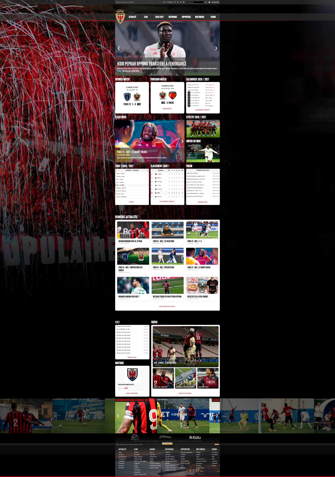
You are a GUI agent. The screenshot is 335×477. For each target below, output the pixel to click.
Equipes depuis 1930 (140, 474)
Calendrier (121, 461)
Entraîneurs (137, 470)
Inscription (215, 454)
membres (214, 461)
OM (142, 441)
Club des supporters (186, 452)
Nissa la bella (184, 461)
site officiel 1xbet (196, 441)
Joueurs (136, 467)
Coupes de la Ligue (170, 470)
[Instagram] (180, 2)
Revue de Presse (201, 461)
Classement (122, 459)
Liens (197, 470)
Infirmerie (121, 465)
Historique (173, 17)
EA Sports (135, 437)
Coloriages (155, 441)
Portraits (198, 465)
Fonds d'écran (200, 459)
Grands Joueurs (169, 456)
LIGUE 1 (131, 202)
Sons (197, 456)
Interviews (199, 463)
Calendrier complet (203, 110)
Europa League (154, 467)
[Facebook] (174, 2)
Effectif (152, 452)
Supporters (186, 17)
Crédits (130, 444)
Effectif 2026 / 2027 (196, 117)
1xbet (162, 441)
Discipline (121, 467)
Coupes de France (170, 467)
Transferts (121, 463)
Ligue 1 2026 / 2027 (124, 166)
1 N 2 (164, 2)
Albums (214, 465)
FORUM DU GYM (202, 202)
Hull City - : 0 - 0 (210, 90)
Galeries (216, 400)
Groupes (183, 454)
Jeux (182, 465)
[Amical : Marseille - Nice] (26, 415)
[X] (177, 2)
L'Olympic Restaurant (165, 437)
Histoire (136, 452)
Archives (121, 454)
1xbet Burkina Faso (184, 441)
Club (146, 17)
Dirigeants (137, 463)
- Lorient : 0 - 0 (210, 92)
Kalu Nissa (195, 437)
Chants (183, 459)
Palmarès (137, 454)
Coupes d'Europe (170, 465)
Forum (213, 17)
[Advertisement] (188, 8)
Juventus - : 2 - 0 (210, 84)
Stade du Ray (138, 459)
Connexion (215, 2)
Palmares (168, 454)
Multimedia (199, 17)
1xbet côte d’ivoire (170, 441)
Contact (140, 444)
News (120, 452)
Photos (152, 459)
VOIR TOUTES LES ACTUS (167, 306)
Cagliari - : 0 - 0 (210, 87)
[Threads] (183, 2)
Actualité (132, 17)
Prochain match (158, 79)
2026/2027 (159, 17)
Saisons (167, 463)
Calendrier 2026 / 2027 (197, 79)
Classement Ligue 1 (160, 166)
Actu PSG (148, 441)
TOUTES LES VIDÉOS (185, 393)
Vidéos (154, 322)
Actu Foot (137, 441)
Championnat (122, 456)
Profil (213, 459)
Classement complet (167, 201)
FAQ (213, 456)
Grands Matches (170, 459)
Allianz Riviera (138, 456)
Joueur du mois (193, 141)
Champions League (155, 465)
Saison (152, 449)
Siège (135, 465)
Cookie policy (135, 444)
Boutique (170, 2)
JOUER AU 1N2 (132, 357)
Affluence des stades (140, 461)
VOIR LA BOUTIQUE (132, 393)
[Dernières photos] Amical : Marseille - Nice (132, 400)
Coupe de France (155, 463)
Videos (152, 461)
